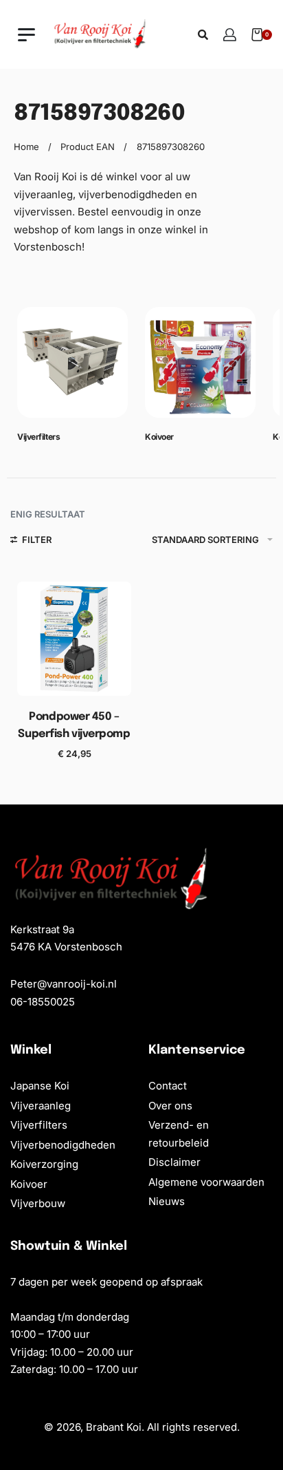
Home (26, 146)
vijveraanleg (43, 194)
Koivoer (159, 437)
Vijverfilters (38, 437)
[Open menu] (26, 35)
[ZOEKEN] (203, 35)
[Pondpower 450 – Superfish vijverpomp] (74, 639)
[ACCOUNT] (230, 35)
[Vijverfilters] (72, 367)
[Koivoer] (200, 367)
